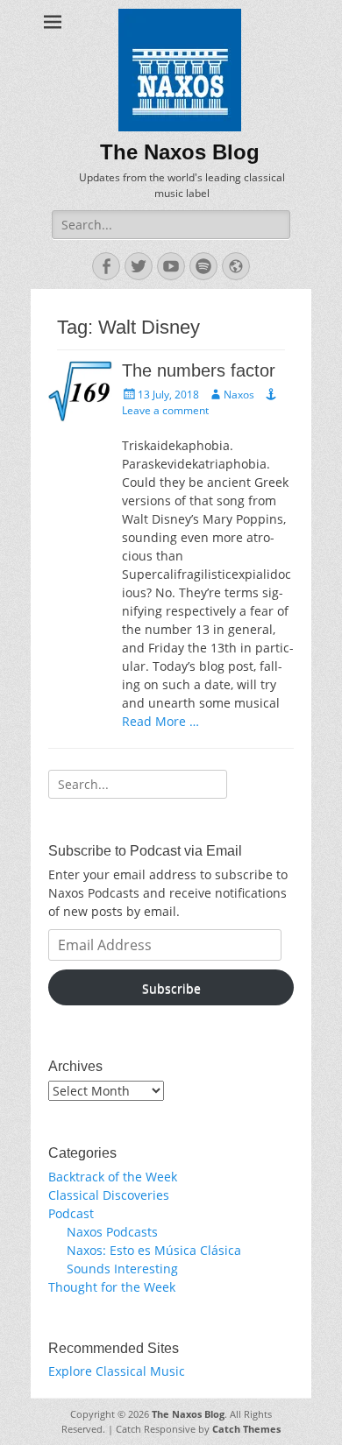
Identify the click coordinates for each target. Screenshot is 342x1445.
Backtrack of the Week (112, 1176)
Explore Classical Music (116, 1371)
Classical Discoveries (108, 1195)
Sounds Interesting (122, 1268)
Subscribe (171, 988)
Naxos (239, 394)
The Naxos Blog (180, 152)
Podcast (71, 1213)
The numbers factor (198, 370)
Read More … (160, 721)
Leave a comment (165, 410)
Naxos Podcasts (112, 1231)
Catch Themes (246, 1428)
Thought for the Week (111, 1287)
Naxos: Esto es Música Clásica (154, 1250)
